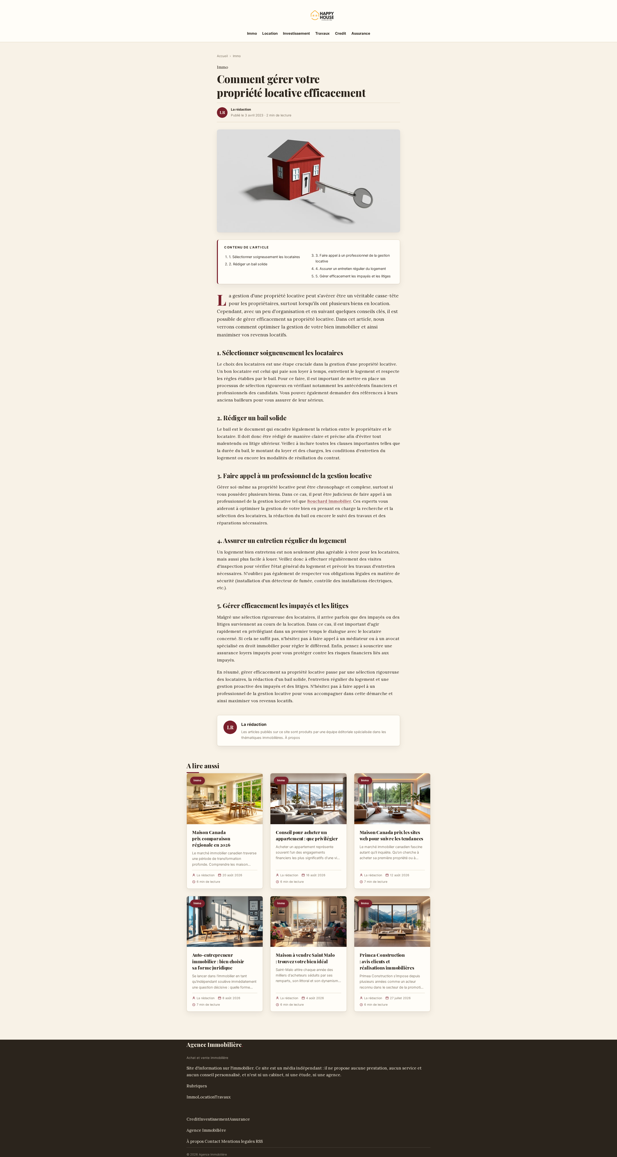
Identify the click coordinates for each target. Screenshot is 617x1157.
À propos (292, 738)
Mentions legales (238, 1141)
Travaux (322, 33)
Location (270, 33)
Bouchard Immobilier (329, 501)
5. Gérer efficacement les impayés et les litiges (353, 276)
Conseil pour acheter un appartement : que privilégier (307, 835)
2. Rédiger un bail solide (248, 264)
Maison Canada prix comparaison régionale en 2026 (211, 838)
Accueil (222, 56)
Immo (252, 33)
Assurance (360, 33)
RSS (259, 1141)
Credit (340, 33)
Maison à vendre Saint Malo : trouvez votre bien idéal (305, 958)
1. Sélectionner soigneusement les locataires (264, 257)
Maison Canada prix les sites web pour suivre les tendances (391, 835)
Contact (212, 1141)
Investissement (296, 33)
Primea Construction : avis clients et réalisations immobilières (387, 961)
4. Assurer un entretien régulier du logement (350, 269)
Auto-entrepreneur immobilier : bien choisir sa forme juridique (218, 961)
